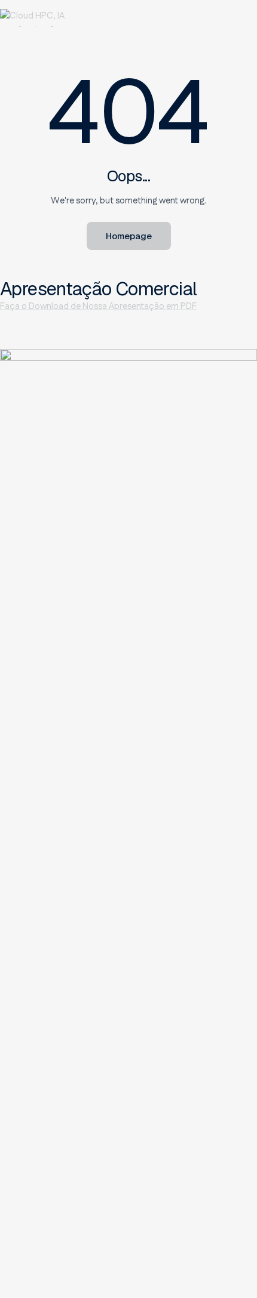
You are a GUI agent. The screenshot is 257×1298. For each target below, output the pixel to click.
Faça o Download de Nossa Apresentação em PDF (98, 306)
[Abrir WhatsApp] (233, 1268)
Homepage (129, 236)
